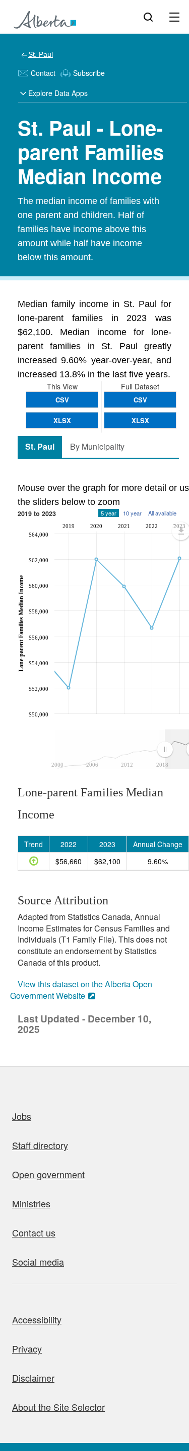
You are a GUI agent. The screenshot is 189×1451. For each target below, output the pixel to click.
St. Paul (40, 54)
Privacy (27, 1348)
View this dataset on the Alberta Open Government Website (81, 989)
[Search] (148, 16)
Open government (48, 1174)
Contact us (33, 1232)
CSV (140, 399)
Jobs (21, 1115)
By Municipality (97, 446)
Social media (38, 1261)
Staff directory (40, 1145)
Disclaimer (33, 1377)
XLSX (140, 420)
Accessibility (36, 1319)
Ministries (31, 1203)
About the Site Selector (58, 1406)
